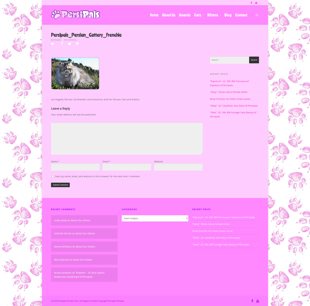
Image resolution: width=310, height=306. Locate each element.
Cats (197, 15)
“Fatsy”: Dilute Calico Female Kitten (229, 92)
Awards (185, 15)
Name (55, 161)
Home (154, 15)
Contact (241, 15)
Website (158, 161)
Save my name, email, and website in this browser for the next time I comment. (97, 176)
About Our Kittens (80, 220)
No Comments (70, 40)
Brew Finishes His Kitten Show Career (230, 98)
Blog (228, 15)
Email (106, 161)
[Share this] (62, 43)
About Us (169, 15)
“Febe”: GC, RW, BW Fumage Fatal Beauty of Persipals (220, 244)
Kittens (212, 15)
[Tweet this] (70, 43)
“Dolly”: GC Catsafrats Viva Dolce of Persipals (234, 105)
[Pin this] (76, 43)
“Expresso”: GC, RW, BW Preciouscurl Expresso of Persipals (223, 217)
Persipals (57, 40)
